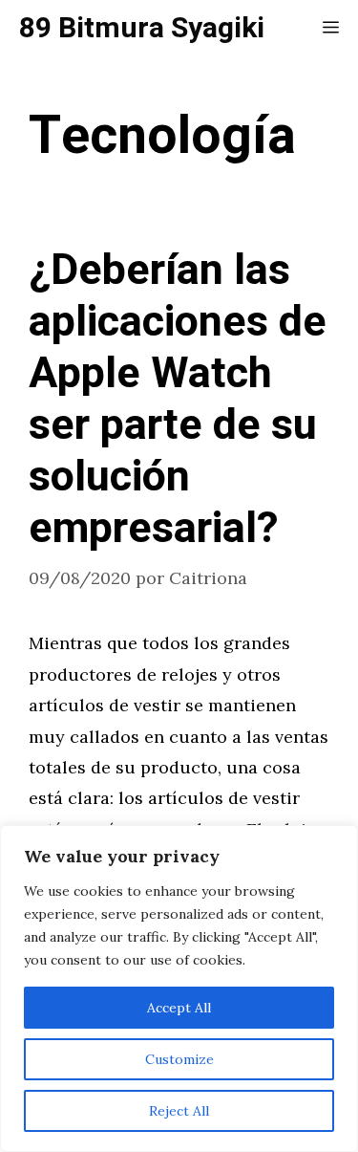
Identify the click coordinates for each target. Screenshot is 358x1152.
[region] (179, 988)
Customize (179, 1059)
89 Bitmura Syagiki (141, 29)
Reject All (179, 1110)
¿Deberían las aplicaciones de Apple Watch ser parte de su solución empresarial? (177, 399)
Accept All (179, 1007)
